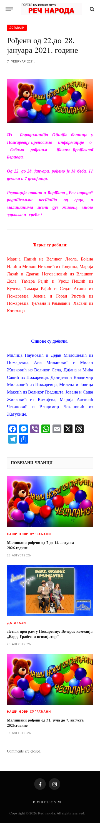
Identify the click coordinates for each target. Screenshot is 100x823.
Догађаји (16, 28)
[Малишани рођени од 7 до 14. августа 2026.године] (50, 501)
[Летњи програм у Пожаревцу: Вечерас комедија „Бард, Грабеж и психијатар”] (50, 590)
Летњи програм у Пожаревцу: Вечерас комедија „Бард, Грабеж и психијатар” (49, 633)
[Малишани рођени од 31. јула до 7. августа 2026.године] (50, 679)
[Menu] (9, 9)
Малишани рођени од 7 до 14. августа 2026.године (40, 545)
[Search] (91, 9)
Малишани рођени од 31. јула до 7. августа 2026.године (45, 722)
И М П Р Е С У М (47, 801)
